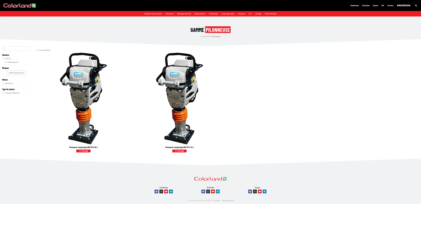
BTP (209, 36)
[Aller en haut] (418, 234)
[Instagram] (161, 191)
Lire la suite (84, 151)
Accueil (203, 36)
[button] (17, 58)
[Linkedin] (171, 191)
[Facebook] (156, 191)
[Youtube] (166, 191)
